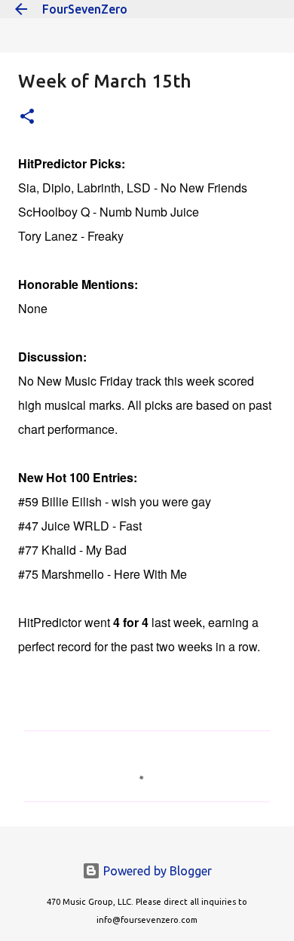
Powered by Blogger (156, 871)
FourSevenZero (84, 9)
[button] (27, 117)
